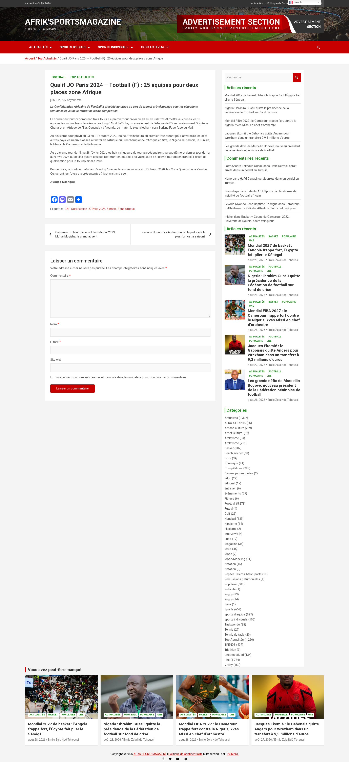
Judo (228, 539)
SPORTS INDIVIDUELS (113, 47)
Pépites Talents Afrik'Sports (243, 574)
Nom (54, 324)
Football (59, 77)
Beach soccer (234, 453)
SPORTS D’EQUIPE (73, 47)
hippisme (231, 529)
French (297, 2)
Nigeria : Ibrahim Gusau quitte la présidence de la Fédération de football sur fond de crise (274, 283)
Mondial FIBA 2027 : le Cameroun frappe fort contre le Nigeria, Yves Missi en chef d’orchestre (274, 317)
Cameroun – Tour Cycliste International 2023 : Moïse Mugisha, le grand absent (85, 234)
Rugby (229, 594)
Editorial (230, 483)
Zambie (112, 208)
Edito (228, 478)
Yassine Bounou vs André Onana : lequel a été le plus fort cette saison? (173, 234)
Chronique (231, 463)
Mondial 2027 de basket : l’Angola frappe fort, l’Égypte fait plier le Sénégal (273, 250)
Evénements (233, 493)
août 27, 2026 (256, 364)
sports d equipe (235, 614)
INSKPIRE (233, 754)
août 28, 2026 (256, 260)
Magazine (231, 544)
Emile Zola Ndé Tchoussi (283, 260)
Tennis (229, 629)
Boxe (228, 458)
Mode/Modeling (235, 559)
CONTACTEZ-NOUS (155, 47)
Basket (273, 236)
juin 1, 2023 (57, 100)
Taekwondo (232, 624)
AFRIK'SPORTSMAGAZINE (73, 22)
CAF (67, 208)
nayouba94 (74, 100)
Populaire (289, 236)
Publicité (230, 589)
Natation (230, 564)
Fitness (229, 498)
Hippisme (231, 524)
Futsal (229, 508)
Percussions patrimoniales (242, 579)
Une (251, 240)
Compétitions (234, 468)
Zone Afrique (126, 208)
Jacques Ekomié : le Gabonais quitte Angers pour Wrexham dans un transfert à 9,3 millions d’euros (273, 353)
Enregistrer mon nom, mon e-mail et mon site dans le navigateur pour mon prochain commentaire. (121, 377)
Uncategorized (234, 655)
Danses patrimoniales (239, 473)
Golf (227, 513)
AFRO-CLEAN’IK (235, 423)
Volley (229, 665)
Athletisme (232, 438)
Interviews (231, 534)
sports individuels (236, 619)
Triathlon (230, 650)
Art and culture (234, 428)
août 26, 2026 (256, 399)
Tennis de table (235, 634)
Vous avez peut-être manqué (54, 669)
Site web (56, 359)
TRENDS (230, 644)
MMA (228, 549)
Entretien (230, 488)
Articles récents (241, 228)
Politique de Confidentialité (283, 3)
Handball (230, 518)
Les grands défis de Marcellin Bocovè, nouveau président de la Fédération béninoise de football (274, 387)
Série (228, 604)
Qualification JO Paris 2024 (88, 208)
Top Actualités (82, 77)
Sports (229, 609)
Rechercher (297, 77)
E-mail (55, 342)
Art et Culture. (234, 433)
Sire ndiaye (232, 191)
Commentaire (60, 275)
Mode (228, 554)
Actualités (257, 3)
